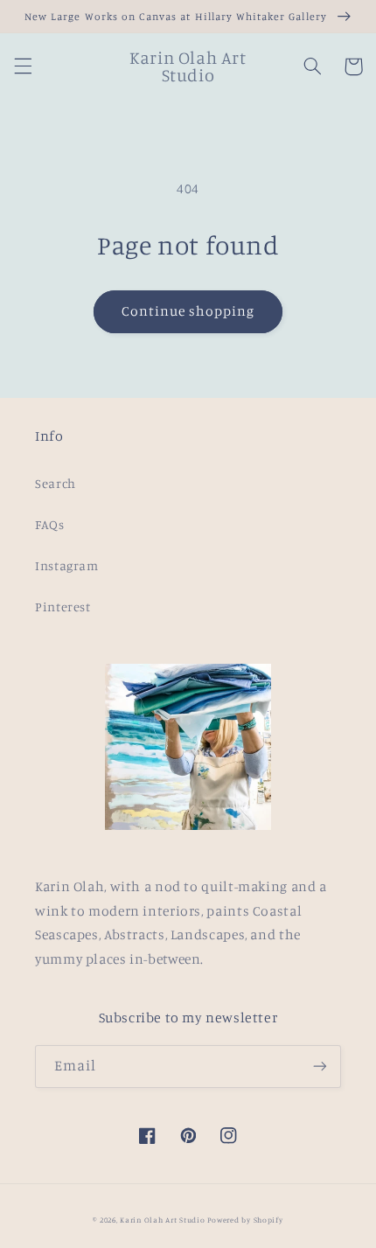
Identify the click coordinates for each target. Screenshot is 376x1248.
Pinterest (63, 606)
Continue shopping (188, 311)
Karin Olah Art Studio (162, 1219)
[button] (23, 66)
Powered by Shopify (244, 1219)
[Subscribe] (320, 1066)
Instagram (67, 565)
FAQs (50, 524)
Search (55, 483)
